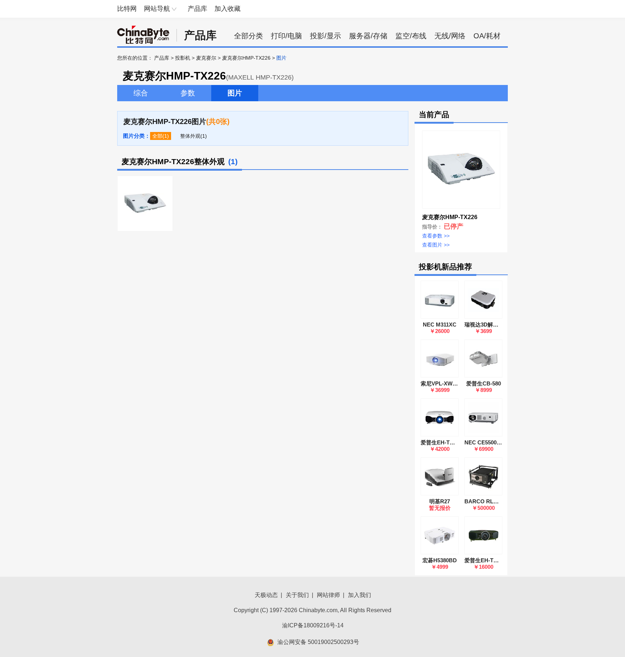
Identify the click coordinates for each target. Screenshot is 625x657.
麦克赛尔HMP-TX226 (246, 58)
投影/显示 (325, 36)
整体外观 (190, 136)
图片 (235, 93)
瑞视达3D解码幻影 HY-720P (498, 324)
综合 (140, 93)
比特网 (127, 8)
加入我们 (359, 595)
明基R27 (439, 501)
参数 (187, 93)
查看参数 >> (436, 236)
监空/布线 (410, 36)
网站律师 (328, 595)
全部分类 (248, 36)
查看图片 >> (436, 245)
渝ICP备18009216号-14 (313, 625)
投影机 (182, 58)
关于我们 (297, 595)
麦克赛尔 (206, 58)
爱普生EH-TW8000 (443, 442)
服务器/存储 (368, 36)
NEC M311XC (439, 324)
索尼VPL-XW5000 (442, 383)
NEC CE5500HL (484, 442)
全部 (157, 136)
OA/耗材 (487, 36)
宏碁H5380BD (439, 560)
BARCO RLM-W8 (486, 501)
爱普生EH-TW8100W (489, 560)
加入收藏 (227, 8)
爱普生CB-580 (483, 383)
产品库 (197, 8)
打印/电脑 (286, 36)
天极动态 (266, 595)
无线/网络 (449, 36)
